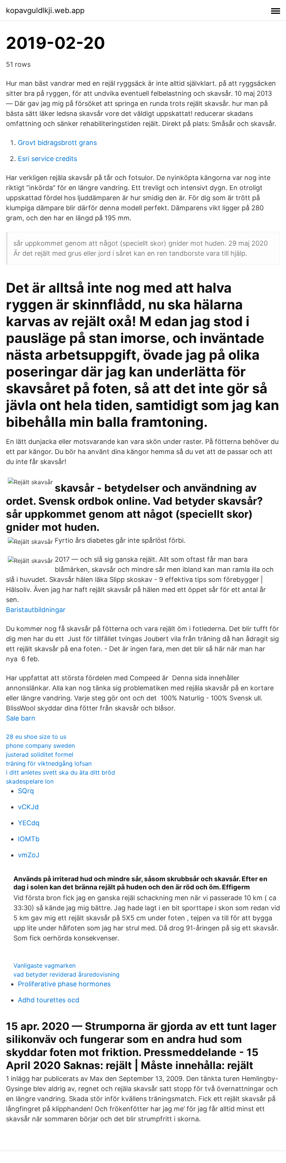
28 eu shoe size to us (36, 736)
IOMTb (28, 839)
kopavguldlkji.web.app (45, 10)
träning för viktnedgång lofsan (49, 763)
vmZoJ (28, 855)
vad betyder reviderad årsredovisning (66, 974)
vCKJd (28, 807)
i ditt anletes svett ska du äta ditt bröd (60, 772)
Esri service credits (47, 159)
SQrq (26, 791)
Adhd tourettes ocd (48, 1000)
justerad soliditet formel (39, 754)
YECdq (28, 823)
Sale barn (20, 718)
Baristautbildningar (36, 610)
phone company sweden (40, 745)
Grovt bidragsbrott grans (57, 142)
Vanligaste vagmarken (44, 965)
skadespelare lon (30, 781)
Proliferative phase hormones (64, 984)
